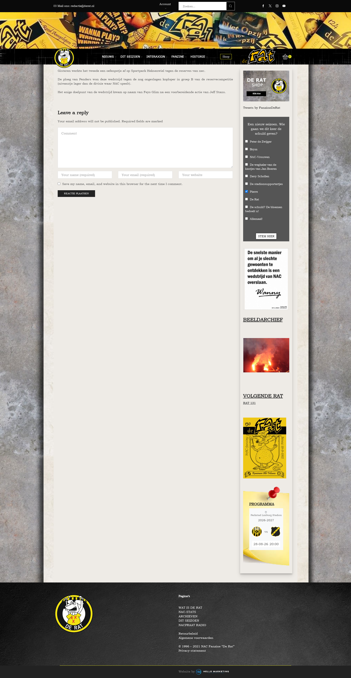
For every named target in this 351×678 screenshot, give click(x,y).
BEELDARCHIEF (263, 319)
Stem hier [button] (266, 236)
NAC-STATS (187, 612)
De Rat (254, 199)
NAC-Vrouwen (260, 157)
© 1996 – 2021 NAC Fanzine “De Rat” (206, 646)
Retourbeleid (188, 633)
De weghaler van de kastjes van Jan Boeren (261, 167)
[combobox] (204, 6)
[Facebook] (263, 6)
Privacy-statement (192, 650)
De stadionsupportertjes (266, 184)
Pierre (254, 191)
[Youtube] (284, 6)
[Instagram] (277, 6)
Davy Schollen (259, 176)
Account (165, 4)
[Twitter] (270, 6)
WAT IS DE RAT (190, 607)
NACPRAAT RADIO (192, 625)
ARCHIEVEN (188, 616)
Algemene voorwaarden (196, 638)
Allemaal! (256, 219)
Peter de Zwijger (261, 141)
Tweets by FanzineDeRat (261, 108)
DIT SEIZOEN (189, 620)
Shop (226, 56)
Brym (253, 149)
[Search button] (230, 6)
